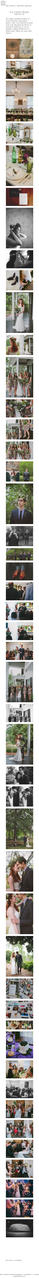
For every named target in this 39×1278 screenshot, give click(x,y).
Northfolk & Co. (20, 1276)
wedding (18, 1260)
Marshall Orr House (21, 25)
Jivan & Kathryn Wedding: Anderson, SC (19, 13)
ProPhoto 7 (28, 1274)
